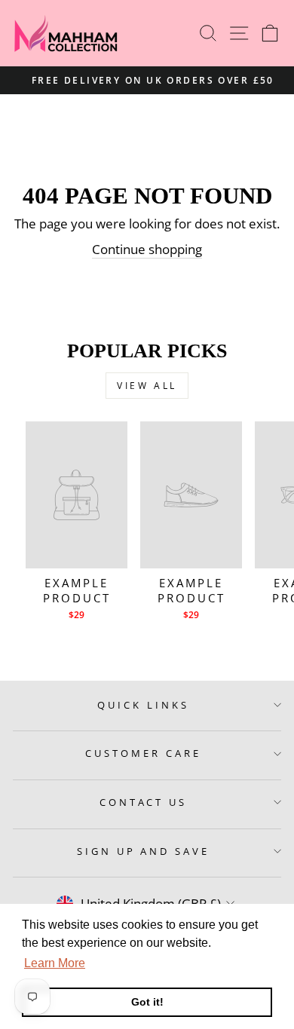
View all (147, 385)
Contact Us (144, 802)
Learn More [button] (54, 963)
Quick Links (143, 705)
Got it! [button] (147, 1002)
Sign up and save (143, 851)
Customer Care (143, 753)
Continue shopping (147, 249)
